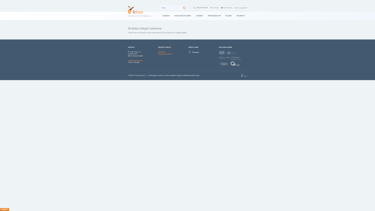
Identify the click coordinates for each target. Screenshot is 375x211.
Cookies (4, 209)
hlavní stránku (181, 32)
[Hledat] (184, 8)
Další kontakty (227, 7)
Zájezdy (166, 16)
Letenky (199, 16)
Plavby (228, 16)
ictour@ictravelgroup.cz (135, 60)
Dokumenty (161, 52)
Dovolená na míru (182, 16)
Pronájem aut (214, 16)
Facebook (215, 7)
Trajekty (240, 16)
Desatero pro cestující (165, 54)
